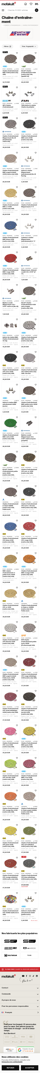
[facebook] (26, 975)
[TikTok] (33, 975)
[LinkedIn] (36, 975)
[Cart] (36, 4)
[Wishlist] (31, 4)
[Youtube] (23, 975)
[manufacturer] (11, 941)
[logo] (9, 3)
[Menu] (15, 1048)
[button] (20, 988)
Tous (29, 955)
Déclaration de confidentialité (12, 1062)
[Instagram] (29, 975)
